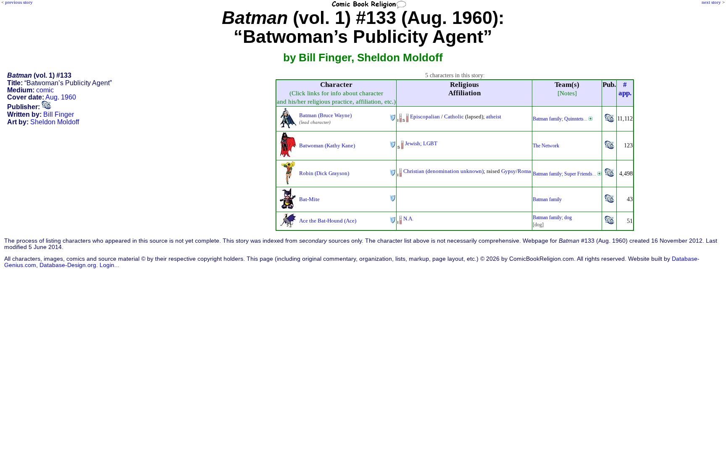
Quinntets (574, 119)
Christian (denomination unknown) (443, 171)
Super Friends (578, 174)
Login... (109, 265)
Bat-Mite (309, 199)
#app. (624, 89)
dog (568, 217)
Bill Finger (58, 114)
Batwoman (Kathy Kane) (327, 145)
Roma (524, 171)
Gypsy (508, 171)
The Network (546, 146)
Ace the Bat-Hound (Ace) (327, 220)
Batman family (547, 119)
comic (45, 90)
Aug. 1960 (60, 97)
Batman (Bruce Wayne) (325, 115)
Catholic (454, 116)
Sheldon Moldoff (54, 122)
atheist (493, 116)
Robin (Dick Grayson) (324, 173)
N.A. (408, 218)
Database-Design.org (67, 265)
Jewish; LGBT (421, 143)
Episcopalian (425, 116)
